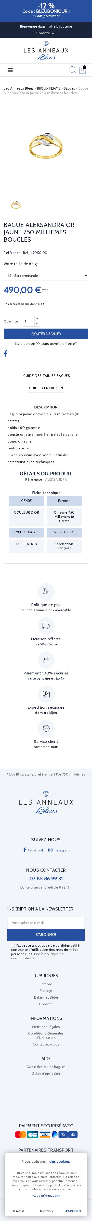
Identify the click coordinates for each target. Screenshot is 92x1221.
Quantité (11, 321)
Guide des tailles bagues (46, 376)
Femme (46, 984)
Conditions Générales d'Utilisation (46, 1035)
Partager (6, 354)
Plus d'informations (46, 1195)
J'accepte (73, 1211)
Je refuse (18, 1211)
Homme (46, 1004)
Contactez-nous (46, 1044)
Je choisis (46, 1211)
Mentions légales (46, 1026)
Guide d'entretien (46, 388)
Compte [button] (46, 33)
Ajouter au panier (46, 334)
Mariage (46, 990)
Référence (33, 479)
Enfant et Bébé (46, 997)
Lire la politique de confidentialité (37, 956)
